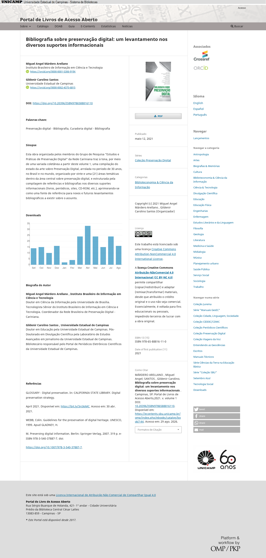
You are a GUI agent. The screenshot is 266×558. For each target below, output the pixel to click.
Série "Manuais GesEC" (206, 310)
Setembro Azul (201, 378)
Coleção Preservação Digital (153, 160)
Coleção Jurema (202, 304)
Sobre (24, 26)
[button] (216, 409)
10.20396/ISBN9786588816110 (154, 406)
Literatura (199, 240)
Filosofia (198, 228)
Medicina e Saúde (203, 246)
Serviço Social (201, 275)
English (198, 103)
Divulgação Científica (205, 193)
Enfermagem (200, 216)
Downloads (199, 390)
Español (198, 109)
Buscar (238, 26)
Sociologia (199, 281)
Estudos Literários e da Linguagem (213, 222)
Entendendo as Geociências (209, 345)
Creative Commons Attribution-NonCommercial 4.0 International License (155, 254)
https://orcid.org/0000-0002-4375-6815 (52, 87)
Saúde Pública (201, 269)
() (163, 277)
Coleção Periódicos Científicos (210, 327)
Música (197, 257)
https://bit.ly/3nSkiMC (75, 406)
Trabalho (198, 287)
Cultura (197, 172)
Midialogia (199, 251)
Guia (72, 26)
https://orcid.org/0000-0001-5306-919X (53, 71)
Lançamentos (201, 138)
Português (200, 115)
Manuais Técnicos (203, 356)
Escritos (197, 351)
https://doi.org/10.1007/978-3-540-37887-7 (54, 447)
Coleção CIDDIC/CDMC (206, 321)
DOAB (58, 26)
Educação (198, 199)
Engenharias (200, 211)
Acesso (242, 8)
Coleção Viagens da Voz (207, 339)
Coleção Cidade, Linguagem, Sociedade (216, 316)
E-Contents (88, 26)
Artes (196, 160)
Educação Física (202, 205)
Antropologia (201, 154)
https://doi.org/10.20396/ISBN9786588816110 (63, 103)
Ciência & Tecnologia (205, 187)
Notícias (127, 26)
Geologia (198, 234)
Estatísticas (108, 26)
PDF (160, 116)
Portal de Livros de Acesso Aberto (59, 19)
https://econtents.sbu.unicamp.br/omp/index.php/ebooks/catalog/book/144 (158, 417)
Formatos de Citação (150, 429)
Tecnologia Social (203, 384)
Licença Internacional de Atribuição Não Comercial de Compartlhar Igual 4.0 (106, 495)
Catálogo (42, 26)
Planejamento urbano (206, 263)
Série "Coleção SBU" (205, 372)
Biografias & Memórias (206, 166)
